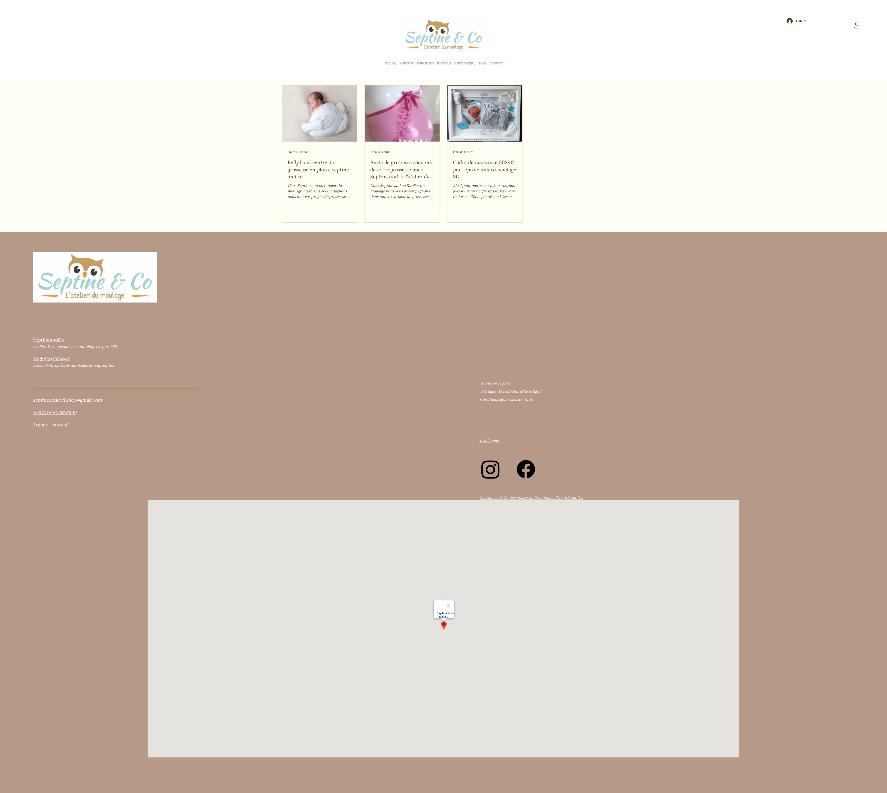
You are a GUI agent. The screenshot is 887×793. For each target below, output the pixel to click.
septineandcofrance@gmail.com (67, 400)
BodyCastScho (49, 359)
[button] (482, 63)
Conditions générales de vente (506, 399)
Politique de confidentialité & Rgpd (511, 391)
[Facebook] (526, 469)
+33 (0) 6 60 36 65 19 (54, 412)
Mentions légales (495, 383)
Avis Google (489, 440)
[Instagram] (490, 469)
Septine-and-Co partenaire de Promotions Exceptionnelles (531, 497)
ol (67, 359)
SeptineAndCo (48, 340)
